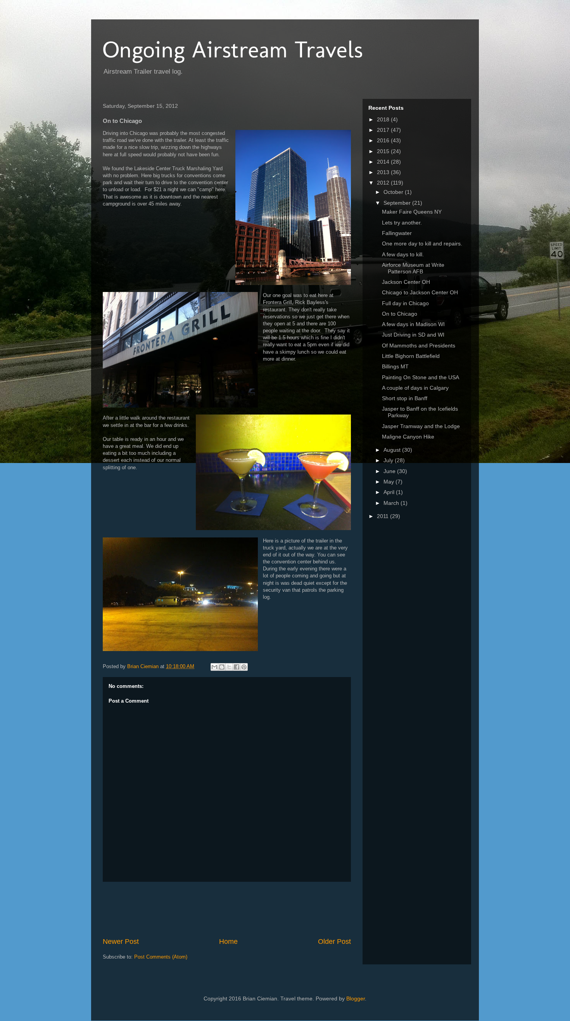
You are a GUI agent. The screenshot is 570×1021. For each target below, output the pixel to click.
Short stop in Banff (404, 398)
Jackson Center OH (406, 282)
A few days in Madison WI (413, 324)
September (397, 203)
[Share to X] (229, 667)
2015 (384, 151)
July (389, 460)
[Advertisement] (244, 909)
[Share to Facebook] (236, 667)
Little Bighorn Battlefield (411, 356)
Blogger (355, 998)
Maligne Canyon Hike (408, 437)
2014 (384, 162)
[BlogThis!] (222, 667)
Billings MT (395, 366)
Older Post (334, 941)
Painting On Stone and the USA (420, 377)
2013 (384, 172)
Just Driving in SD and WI (413, 335)
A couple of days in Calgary (415, 388)
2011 (383, 516)
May (389, 482)
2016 (384, 140)
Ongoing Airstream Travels (233, 49)
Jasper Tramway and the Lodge (421, 426)
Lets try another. (402, 222)
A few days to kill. (403, 254)
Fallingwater (397, 233)
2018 (384, 119)
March (392, 503)
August (392, 450)
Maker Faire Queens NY (412, 212)
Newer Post (121, 941)
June (390, 471)
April (389, 492)
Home (228, 941)
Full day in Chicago (405, 303)
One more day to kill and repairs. (422, 243)
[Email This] (214, 667)
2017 (384, 130)
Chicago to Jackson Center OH (420, 292)
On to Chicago (399, 314)
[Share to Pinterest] (244, 667)
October (394, 192)
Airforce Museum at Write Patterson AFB (413, 268)
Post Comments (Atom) (160, 957)
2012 (384, 183)
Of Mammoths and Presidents (418, 345)
